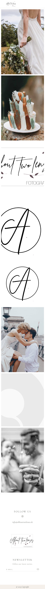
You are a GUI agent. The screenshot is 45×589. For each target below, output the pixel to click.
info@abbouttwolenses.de (22, 522)
